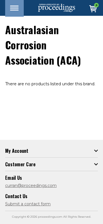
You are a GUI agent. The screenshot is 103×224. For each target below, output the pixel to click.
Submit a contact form (28, 203)
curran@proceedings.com (31, 185)
